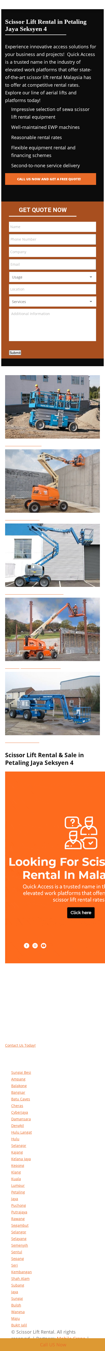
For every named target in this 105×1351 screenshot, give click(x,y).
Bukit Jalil (19, 1325)
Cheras (17, 1105)
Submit (15, 353)
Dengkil (17, 1125)
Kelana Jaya (21, 1158)
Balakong (19, 1085)
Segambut (20, 1225)
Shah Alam (20, 1278)
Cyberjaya (19, 1112)
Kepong (17, 1165)
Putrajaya (19, 1212)
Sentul (16, 1251)
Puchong (18, 1205)
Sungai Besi (21, 1072)
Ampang (18, 1079)
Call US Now (53, 1345)
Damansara (21, 1118)
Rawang (18, 1218)
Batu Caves (20, 1099)
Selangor (18, 1232)
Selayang (19, 1238)
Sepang (17, 1258)
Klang (16, 1172)
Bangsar (18, 1092)
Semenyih (19, 1245)
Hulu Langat (21, 1132)
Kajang (17, 1152)
